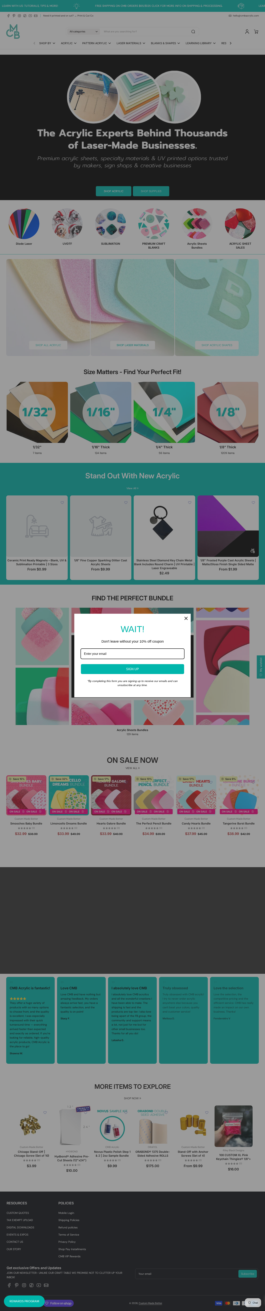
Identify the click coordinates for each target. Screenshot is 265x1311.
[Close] (186, 618)
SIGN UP (132, 669)
